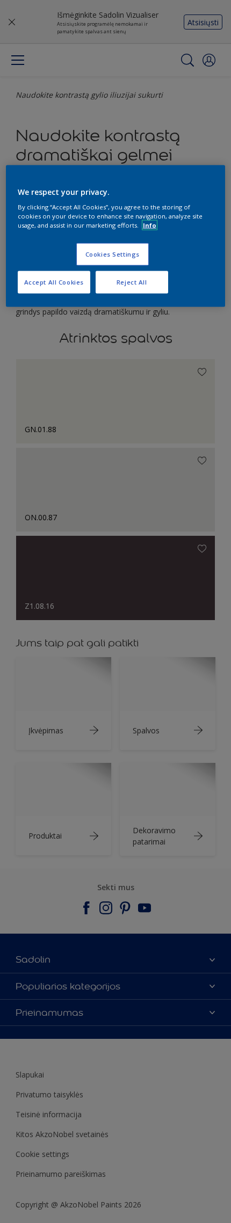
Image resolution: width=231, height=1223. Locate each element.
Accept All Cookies (54, 282)
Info (149, 225)
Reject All (132, 282)
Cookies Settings (112, 254)
